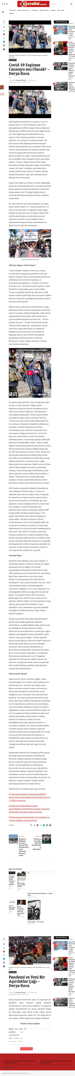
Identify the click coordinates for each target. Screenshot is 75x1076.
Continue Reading (26, 1049)
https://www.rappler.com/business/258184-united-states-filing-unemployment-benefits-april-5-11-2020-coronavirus (29, 797)
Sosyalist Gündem (20, 80)
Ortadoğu (34, 10)
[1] (45, 213)
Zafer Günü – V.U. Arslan (36, 922)
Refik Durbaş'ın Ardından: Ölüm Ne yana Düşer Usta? (21, 911)
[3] (39, 679)
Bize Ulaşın (60, 10)
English (11, 13)
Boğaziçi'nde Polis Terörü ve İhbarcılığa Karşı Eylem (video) (21, 882)
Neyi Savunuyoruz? (23, 10)
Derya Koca (23, 55)
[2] (45, 532)
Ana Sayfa (12, 10)
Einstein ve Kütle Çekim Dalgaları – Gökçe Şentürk (12, 880)
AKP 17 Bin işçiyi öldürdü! (12, 907)
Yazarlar (52, 10)
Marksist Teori (44, 10)
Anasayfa (11, 55)
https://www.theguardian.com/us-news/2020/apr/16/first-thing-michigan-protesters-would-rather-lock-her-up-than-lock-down (29, 809)
